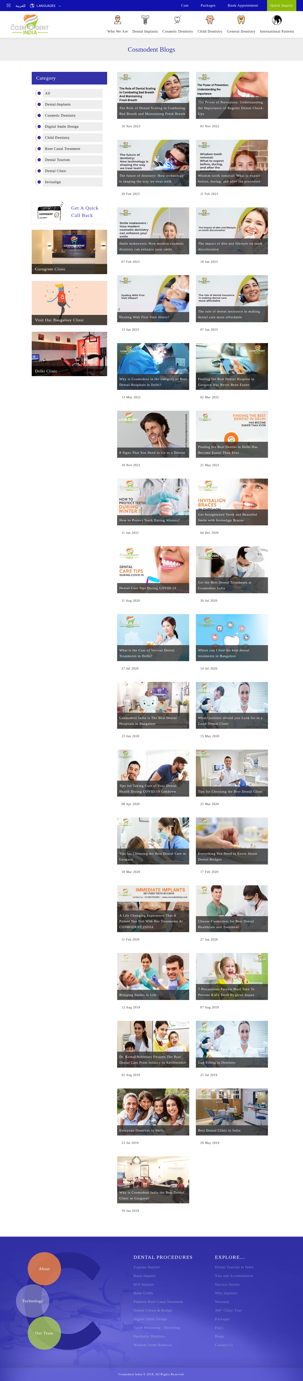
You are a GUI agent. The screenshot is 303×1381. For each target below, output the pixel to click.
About (44, 1269)
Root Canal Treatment (62, 148)
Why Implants (226, 1293)
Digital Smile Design (62, 126)
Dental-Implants (58, 104)
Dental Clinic (56, 171)
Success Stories (227, 1284)
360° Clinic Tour (228, 1310)
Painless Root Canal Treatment (158, 1302)
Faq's (219, 1328)
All (47, 93)
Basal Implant (145, 1276)
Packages (222, 1319)
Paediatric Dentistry (149, 1336)
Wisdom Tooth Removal (153, 1345)
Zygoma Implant (147, 1267)
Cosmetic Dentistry (177, 31)
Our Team (44, 1333)
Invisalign (53, 182)
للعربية (21, 5)
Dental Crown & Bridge (153, 1310)
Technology (32, 1301)
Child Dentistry (210, 31)
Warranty (222, 1302)
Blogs (219, 1336)
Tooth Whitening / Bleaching (157, 1328)
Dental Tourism (57, 159)
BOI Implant (144, 1284)
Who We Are (117, 31)
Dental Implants (145, 31)
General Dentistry (241, 31)
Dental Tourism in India (234, 1267)
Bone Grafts (143, 1293)
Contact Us (224, 1345)
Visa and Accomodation (234, 1276)
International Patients (277, 31)
